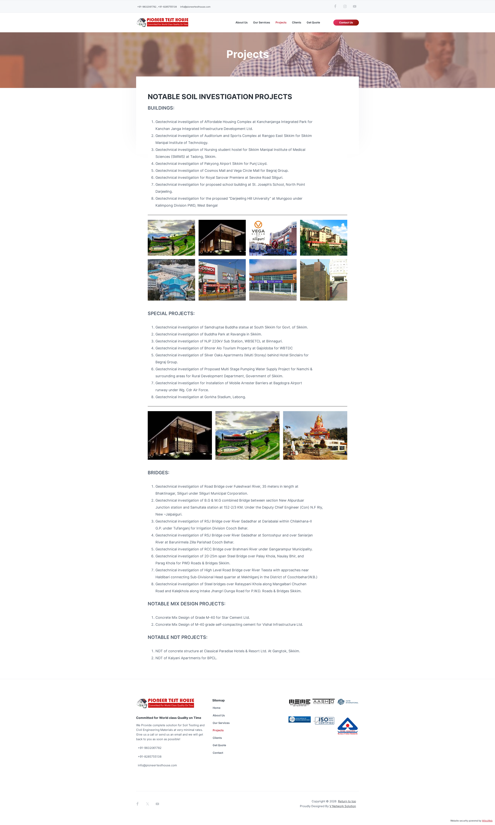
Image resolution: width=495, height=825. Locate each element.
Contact (218, 752)
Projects (218, 730)
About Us (219, 715)
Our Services (221, 722)
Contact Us (346, 22)
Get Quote (219, 745)
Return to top (347, 801)
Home (216, 707)
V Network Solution (342, 806)
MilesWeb (487, 820)
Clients (217, 737)
